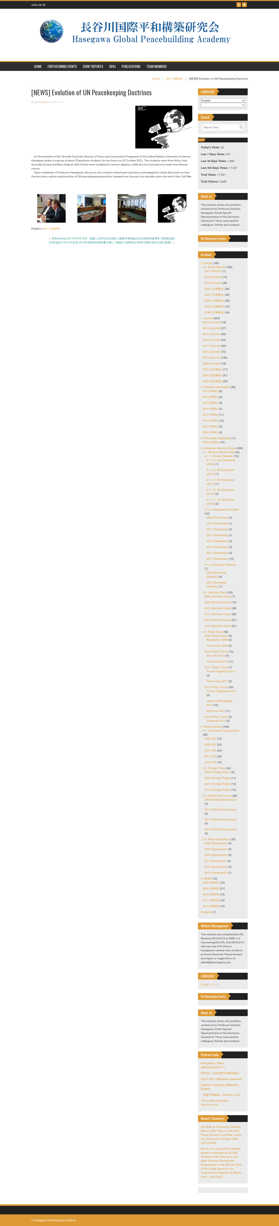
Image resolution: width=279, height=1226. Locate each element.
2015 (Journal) (211, 334)
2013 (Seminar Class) (218, 626)
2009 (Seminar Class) (218, 602)
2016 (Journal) (211, 340)
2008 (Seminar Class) (218, 596)
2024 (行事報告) (214, 312)
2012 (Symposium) (216, 867)
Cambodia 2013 (216, 721)
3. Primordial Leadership (215, 438)
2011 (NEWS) (174, 78)
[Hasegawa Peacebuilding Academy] (138, 34)
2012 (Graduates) (217, 535)
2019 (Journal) (211, 357)
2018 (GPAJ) (210, 420)
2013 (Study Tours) (216, 717)
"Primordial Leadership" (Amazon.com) (215, 1102)
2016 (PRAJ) (210, 409)
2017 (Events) (213, 271)
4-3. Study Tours (213, 632)
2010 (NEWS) (211, 894)
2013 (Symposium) (216, 872)
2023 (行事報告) (214, 306)
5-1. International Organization (221, 730)
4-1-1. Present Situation (219, 456)
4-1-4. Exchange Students (220, 564)
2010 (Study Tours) (216, 651)
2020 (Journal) (211, 363)
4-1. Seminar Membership (218, 452)
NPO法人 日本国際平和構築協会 (220, 1073)
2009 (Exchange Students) (216, 574)
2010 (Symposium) (216, 855)
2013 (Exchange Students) (216, 584)
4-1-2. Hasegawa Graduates (222, 509)
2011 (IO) (210, 756)
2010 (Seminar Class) (218, 608)
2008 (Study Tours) (216, 636)
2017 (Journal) (211, 346)
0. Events (206, 263)
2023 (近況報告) (212, 381)
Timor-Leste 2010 (217, 661)
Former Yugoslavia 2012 (221, 691)
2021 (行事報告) (214, 294)
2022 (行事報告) (214, 300)
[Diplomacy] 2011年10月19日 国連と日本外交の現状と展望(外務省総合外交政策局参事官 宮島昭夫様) (112, 238)
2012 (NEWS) (211, 906)
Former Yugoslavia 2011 (221, 671)
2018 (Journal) (211, 351)
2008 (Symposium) (216, 843)
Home (156, 78)
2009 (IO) (210, 744)
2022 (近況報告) (212, 375)
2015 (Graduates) (217, 553)
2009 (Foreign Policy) (217, 778)
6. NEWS (206, 878)
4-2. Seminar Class (214, 592)
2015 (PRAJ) (210, 403)
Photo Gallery (211, 442)
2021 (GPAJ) (210, 432)
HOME (38, 66)
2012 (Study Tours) (216, 687)
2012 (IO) (210, 762)
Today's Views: (211, 147)
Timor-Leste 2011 (217, 681)
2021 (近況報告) (212, 369)
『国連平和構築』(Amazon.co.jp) (220, 1095)
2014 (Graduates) (217, 547)
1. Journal (207, 318)
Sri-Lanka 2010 (215, 655)
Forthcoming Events (62, 66)
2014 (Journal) (211, 328)
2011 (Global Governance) (221, 819)
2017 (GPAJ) (210, 414)
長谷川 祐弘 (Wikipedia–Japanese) (221, 1079)
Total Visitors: (210, 181)
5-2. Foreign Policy (214, 768)
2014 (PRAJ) (210, 397)
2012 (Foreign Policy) (217, 790)
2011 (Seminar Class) (218, 614)
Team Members (157, 66)
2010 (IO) (210, 750)
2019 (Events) (213, 283)
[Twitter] (244, 4)
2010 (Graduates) (217, 523)
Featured (206, 912)
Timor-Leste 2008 (217, 645)
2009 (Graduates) (217, 517)
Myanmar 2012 (215, 711)
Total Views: (209, 174)
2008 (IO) (210, 738)
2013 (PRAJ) (210, 391)
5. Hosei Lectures (211, 726)
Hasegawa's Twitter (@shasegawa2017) (213, 1065)
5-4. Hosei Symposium (216, 839)
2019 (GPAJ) (210, 426)
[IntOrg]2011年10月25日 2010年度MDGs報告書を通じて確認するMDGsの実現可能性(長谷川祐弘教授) (112, 242)
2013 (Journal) (211, 322)
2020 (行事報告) (214, 289)
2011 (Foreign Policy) (217, 784)
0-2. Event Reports (214, 267)
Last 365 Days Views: (215, 168)
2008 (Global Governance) (221, 799)
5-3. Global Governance (217, 795)
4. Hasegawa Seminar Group (218, 448)
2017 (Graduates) (217, 559)
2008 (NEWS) (211, 882)
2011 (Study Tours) (216, 667)
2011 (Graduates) (217, 529)
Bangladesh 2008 (217, 640)
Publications (131, 66)
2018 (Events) (213, 277)
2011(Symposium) (216, 861)
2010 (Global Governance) (221, 809)
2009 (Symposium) (216, 849)
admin (45, 102)
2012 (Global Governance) (221, 829)
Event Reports (93, 66)
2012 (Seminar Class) (218, 620)
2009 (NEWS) (211, 888)
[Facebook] (238, 4)
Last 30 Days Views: (214, 161)
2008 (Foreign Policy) (217, 772)
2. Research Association (215, 387)
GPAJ (112, 66)
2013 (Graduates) (217, 541)
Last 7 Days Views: (213, 154)
